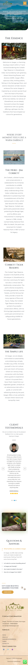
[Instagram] (12, 649)
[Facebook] (3, 649)
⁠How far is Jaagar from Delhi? (12, 572)
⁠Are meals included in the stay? (13, 569)
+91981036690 (14, 623)
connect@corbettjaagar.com (10, 625)
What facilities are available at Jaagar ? (14, 549)
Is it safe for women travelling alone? (15, 563)
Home (4, 635)
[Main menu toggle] (24, 3)
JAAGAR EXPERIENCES (9, 639)
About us (5, 637)
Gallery (4, 641)
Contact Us (5, 643)
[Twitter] (8, 649)
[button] (11, 500)
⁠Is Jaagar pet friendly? (10, 566)
